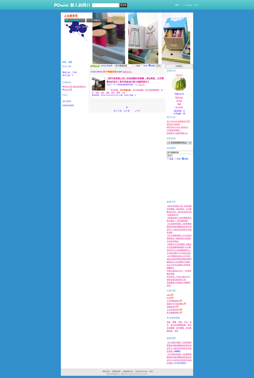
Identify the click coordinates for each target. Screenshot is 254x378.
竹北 (123, 93)
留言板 (179, 101)
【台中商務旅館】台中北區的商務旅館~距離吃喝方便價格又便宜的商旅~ (179, 238)
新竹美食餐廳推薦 (152, 90)
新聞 (177, 5)
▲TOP (137, 111)
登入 (197, 5)
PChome (188, 5)
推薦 (97, 93)
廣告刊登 (106, 371)
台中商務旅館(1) (173, 301)
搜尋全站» (127, 72)
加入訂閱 (68, 89)
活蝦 (102, 93)
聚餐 (118, 93)
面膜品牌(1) (172, 307)
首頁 (64, 62)
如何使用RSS (79, 87)
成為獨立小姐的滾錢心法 (177, 133)
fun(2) (169, 298)
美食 (176, 331)
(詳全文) (141, 85)
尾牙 (113, 93)
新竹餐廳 (114, 90)
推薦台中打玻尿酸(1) (175, 304)
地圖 (179, 104)
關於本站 (179, 97)
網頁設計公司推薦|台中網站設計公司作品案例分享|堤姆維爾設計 (178, 265)
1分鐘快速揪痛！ (174, 130)
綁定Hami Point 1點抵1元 (177, 127)
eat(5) (169, 295)
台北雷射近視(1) (173, 310)
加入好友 (179, 107)
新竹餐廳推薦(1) (173, 312)
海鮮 (108, 93)
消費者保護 (116, 371)
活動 (70, 62)
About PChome (141, 371)
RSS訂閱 (68, 87)
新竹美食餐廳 (138, 90)
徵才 (151, 371)
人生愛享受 (71, 15)
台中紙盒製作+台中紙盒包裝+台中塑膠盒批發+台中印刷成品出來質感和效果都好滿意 (179, 256)
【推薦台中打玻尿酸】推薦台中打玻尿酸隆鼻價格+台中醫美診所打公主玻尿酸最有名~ (179, 247)
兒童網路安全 (128, 371)
